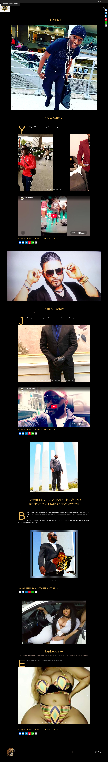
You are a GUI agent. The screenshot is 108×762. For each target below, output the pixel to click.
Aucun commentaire (82, 122)
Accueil (20, 7)
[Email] (106, 25)
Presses (68, 752)
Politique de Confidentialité (52, 752)
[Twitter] (106, 13)
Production (42, 7)
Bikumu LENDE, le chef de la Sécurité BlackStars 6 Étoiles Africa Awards (54, 502)
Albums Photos (74, 7)
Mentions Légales (34, 752)
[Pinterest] (106, 19)
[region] (54, 162)
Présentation (31, 7)
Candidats (54, 7)
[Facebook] (106, 9)
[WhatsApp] (106, 22)
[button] (104, 8)
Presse (84, 7)
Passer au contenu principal (10, 3)
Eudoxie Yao (54, 651)
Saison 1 (63, 7)
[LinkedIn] (106, 16)
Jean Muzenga (54, 309)
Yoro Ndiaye (54, 118)
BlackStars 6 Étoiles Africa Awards (37, 122)
